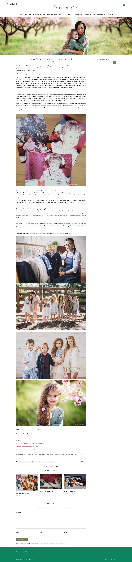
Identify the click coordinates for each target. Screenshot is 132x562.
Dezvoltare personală (54, 14)
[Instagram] (16, 4)
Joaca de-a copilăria (23, 493)
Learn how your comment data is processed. (52, 543)
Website (66, 532)
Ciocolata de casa (70, 491)
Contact (110, 14)
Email (42, 532)
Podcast (88, 14)
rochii (43, 461)
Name (18, 532)
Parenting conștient (51, 466)
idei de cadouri (53, 211)
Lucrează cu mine (39, 14)
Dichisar (53, 226)
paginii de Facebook (55, 454)
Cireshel (37, 211)
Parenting (78, 14)
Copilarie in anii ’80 (46, 491)
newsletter (81, 454)
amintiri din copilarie (24, 461)
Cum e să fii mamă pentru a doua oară (27, 446)
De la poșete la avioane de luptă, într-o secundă (30, 443)
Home (20, 14)
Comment (19, 512)
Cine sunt (28, 14)
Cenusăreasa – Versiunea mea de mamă (27, 450)
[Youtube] (11, 4)
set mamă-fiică (50, 461)
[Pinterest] (14, 4)
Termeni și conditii (21, 551)
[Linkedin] (13, 4)
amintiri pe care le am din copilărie (43, 94)
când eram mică (36, 461)
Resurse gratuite (99, 14)
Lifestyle (68, 14)
